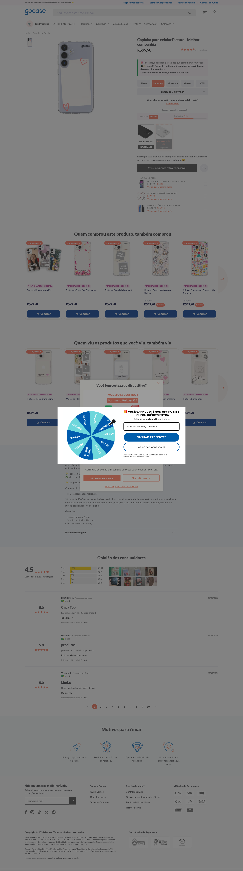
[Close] (181, 411)
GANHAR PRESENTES (151, 437)
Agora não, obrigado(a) (151, 447)
